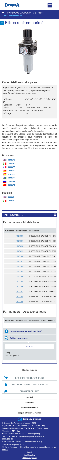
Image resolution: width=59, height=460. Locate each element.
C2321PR (11, 181)
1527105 (19, 281)
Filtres (41, 12)
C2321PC (11, 185)
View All (29, 346)
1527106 (19, 286)
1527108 (19, 296)
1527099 (19, 251)
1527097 (19, 241)
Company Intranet (32, 419)
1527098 (19, 246)
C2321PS (11, 174)
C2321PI (11, 163)
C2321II (11, 200)
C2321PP (11, 177)
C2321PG (11, 170)
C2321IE (11, 197)
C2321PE (11, 160)
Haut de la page (29, 369)
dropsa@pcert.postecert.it (13, 444)
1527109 (19, 301)
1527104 (19, 276)
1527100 (19, 256)
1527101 (19, 261)
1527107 (19, 291)
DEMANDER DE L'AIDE (29, 391)
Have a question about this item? (26, 331)
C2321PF (11, 167)
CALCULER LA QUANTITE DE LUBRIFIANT (29, 384)
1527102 (19, 266)
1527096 (19, 236)
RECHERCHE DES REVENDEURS (29, 378)
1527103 (19, 271)
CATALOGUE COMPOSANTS (20, 12)
